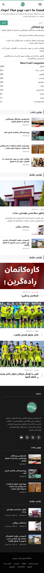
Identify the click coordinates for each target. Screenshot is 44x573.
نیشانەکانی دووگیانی (22, 226)
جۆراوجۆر (41, 82)
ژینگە (42, 86)
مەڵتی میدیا (40, 70)
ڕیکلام (42, 94)
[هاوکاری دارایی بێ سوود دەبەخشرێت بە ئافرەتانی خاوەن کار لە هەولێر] (38, 162)
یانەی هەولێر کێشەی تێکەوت (26, 334)
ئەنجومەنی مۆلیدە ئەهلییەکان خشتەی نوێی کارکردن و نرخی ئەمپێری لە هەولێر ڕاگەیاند (16, 243)
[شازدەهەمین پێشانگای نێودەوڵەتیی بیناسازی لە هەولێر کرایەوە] (38, 122)
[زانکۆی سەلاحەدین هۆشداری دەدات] (22, 193)
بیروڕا (42, 98)
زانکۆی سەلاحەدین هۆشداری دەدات (28, 213)
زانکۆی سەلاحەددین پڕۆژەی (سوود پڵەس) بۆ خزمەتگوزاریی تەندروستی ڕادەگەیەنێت (24, 57)
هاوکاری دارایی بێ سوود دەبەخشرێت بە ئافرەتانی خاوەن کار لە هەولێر (23, 49)
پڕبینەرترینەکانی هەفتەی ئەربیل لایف (31, 35)
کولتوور (41, 74)
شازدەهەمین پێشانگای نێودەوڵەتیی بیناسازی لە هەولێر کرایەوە (23, 30)
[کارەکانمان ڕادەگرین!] (22, 276)
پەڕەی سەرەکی (33, 563)
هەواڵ (42, 66)
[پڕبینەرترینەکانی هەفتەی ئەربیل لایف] (38, 135)
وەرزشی (41, 78)
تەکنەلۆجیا (40, 90)
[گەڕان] (3, 4)
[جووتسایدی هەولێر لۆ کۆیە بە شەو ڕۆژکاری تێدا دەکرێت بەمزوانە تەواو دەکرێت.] (38, 149)
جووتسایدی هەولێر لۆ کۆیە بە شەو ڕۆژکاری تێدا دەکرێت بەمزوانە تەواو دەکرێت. (25, 42)
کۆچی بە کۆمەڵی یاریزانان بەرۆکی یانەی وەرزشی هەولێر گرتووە (19, 375)
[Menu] (40, 4)
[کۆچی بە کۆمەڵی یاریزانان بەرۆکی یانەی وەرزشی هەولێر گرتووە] (22, 354)
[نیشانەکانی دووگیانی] (38, 230)
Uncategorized (39, 102)
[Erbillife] (23, 4)
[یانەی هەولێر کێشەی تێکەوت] (22, 315)
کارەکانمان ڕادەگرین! (29, 295)
